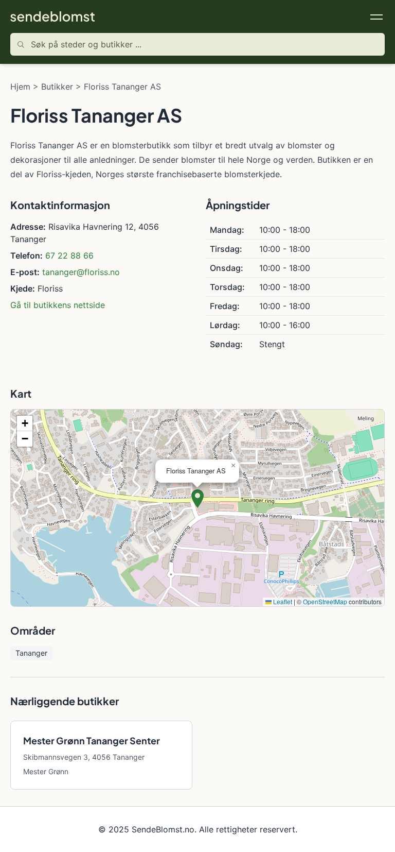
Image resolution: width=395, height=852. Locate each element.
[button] (197, 498)
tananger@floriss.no (81, 272)
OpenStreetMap (325, 601)
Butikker (57, 86)
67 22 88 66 (69, 255)
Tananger (31, 653)
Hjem (20, 86)
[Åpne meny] (376, 16)
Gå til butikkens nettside (57, 305)
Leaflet (282, 601)
